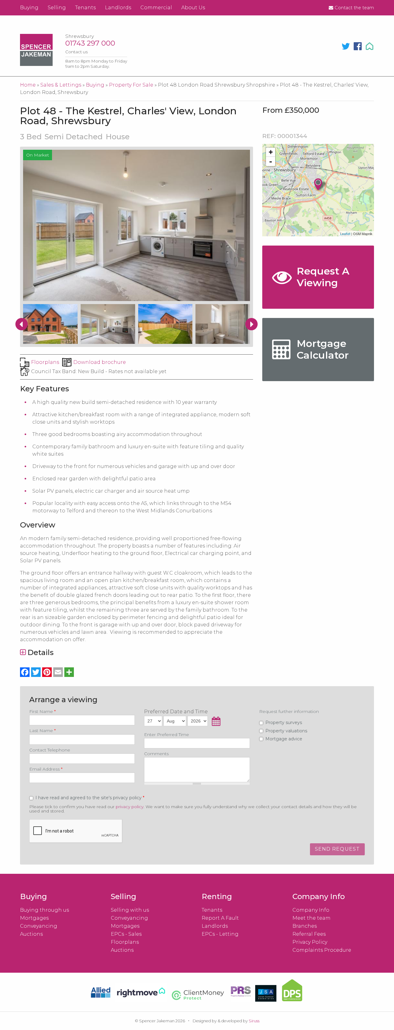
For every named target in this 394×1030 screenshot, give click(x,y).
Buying (29, 7)
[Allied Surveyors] (100, 993)
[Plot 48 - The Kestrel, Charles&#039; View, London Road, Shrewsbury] (321, 184)
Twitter (345, 46)
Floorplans (45, 362)
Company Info (310, 910)
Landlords (118, 7)
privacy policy (129, 806)
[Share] (69, 672)
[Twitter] (36, 672)
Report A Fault (220, 918)
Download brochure (99, 362)
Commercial (156, 7)
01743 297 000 (90, 43)
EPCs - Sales (126, 934)
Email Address (45, 769)
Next (251, 324)
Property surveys (283, 722)
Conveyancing (38, 926)
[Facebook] (25, 672)
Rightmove (370, 46)
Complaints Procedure (321, 950)
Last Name (42, 730)
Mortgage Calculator (323, 349)
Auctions (31, 934)
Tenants (85, 7)
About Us (193, 7)
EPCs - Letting (220, 934)
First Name (42, 711)
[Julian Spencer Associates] (265, 994)
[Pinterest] (47, 672)
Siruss (254, 1021)
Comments (156, 753)
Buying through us (44, 910)
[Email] (58, 672)
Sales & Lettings (60, 85)
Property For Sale (131, 85)
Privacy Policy (309, 942)
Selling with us (130, 910)
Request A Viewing (323, 277)
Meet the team (311, 918)
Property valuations (286, 731)
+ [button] (271, 152)
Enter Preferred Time (166, 734)
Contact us (76, 51)
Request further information (289, 711)
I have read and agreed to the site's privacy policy (89, 798)
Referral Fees (309, 934)
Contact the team (354, 7)
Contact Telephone (49, 750)
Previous (21, 324)
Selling (57, 7)
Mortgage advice (283, 739)
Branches (304, 926)
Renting (217, 896)
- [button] (270, 161)
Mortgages (34, 918)
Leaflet (345, 233)
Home (28, 85)
